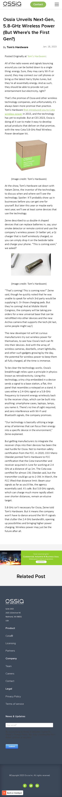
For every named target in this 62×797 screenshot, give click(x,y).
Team (9, 666)
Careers (10, 673)
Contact (38, 4)
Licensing (11, 643)
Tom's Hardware (17, 47)
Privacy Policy (13, 696)
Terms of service (15, 704)
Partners (10, 650)
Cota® (9, 636)
